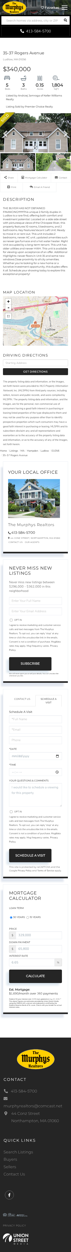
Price (13, 928)
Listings (13, 451)
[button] (65, 20)
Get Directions (35, 371)
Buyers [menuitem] (10, 1159)
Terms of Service (45, 870)
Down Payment (19, 942)
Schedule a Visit (49, 700)
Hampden (32, 451)
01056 (55, 451)
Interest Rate (18, 955)
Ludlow (45, 451)
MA (22, 451)
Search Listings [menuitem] (18, 1152)
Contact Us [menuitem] (14, 1174)
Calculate (35, 976)
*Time (12, 764)
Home (3, 451)
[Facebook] (9, 1195)
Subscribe (30, 663)
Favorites (51, 7)
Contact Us (15, 542)
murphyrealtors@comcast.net (33, 1106)
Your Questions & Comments (29, 780)
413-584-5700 (38, 31)
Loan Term (16, 908)
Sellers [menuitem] (10, 1166)
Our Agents (32, 542)
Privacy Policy (25, 870)
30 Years (19, 917)
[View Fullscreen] (8, 316)
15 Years (35, 917)
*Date (13, 748)
